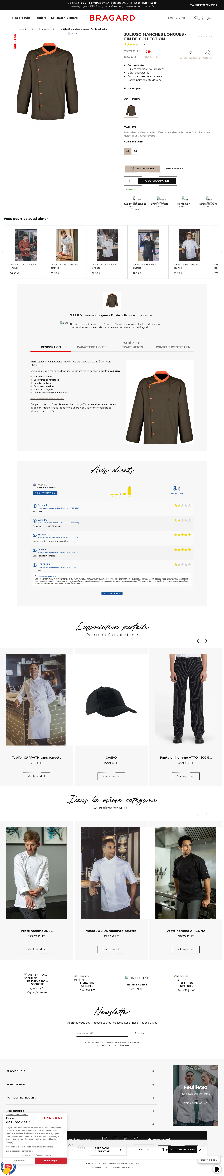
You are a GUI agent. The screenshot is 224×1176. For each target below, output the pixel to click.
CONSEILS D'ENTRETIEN (173, 347)
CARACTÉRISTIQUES (91, 347)
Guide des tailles (134, 141)
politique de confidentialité (118, 1045)
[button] (3, 252)
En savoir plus (132, 88)
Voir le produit (36, 776)
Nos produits (21, 18)
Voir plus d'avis (112, 594)
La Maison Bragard (64, 18)
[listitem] (26, 252)
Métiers (40, 18)
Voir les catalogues (195, 1103)
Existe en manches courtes (47, 398)
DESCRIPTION (51, 347)
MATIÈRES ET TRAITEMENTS (132, 345)
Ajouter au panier (183, 1149)
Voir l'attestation (45, 493)
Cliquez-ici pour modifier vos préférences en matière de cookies (112, 1163)
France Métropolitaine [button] (203, 5)
